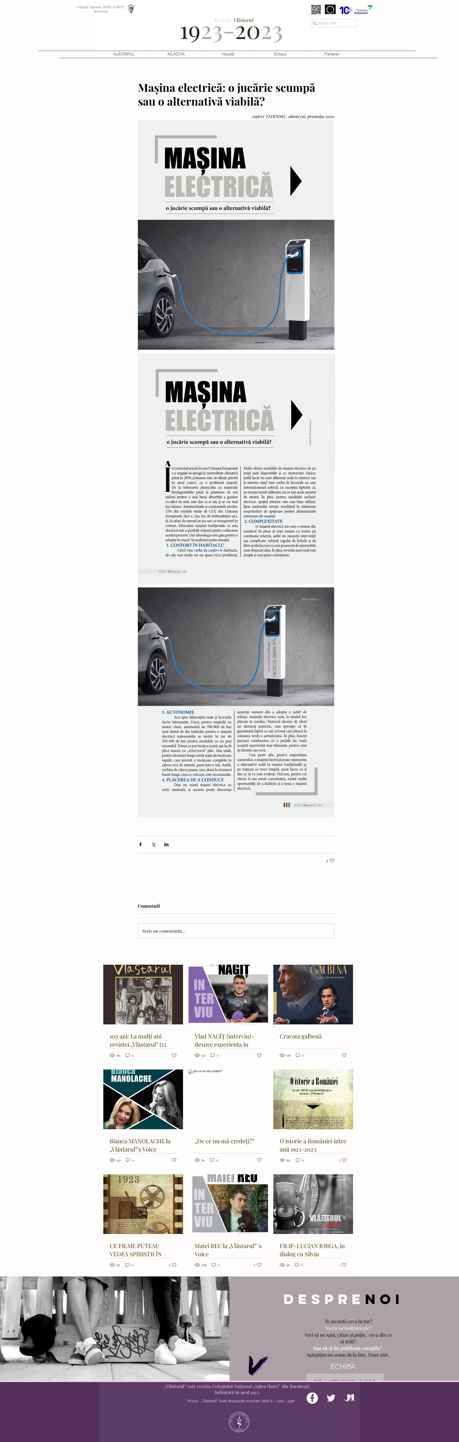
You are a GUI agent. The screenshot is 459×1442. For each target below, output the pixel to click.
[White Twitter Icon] (331, 1398)
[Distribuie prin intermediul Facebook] (140, 844)
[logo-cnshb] (350, 1398)
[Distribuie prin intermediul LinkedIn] (166, 844)
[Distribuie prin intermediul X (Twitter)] (153, 844)
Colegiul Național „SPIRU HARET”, (100, 7)
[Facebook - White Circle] (312, 1398)
